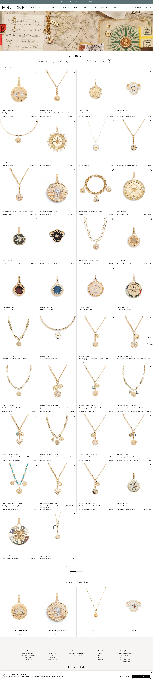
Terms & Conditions (124, 653)
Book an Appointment (52, 651)
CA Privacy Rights (124, 659)
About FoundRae (76, 651)
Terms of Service (125, 657)
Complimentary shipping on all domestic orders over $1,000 (76, 1)
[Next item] (148, 584)
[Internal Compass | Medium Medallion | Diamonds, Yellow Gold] (57, 138)
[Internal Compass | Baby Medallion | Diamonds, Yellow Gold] (96, 89)
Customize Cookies (125, 676)
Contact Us (28, 659)
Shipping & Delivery (28, 653)
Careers (100, 657)
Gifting (94, 7)
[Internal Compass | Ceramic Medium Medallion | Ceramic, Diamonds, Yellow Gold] (134, 285)
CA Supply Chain (124, 661)
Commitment (105, 7)
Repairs (52, 655)
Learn (101, 648)
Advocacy (101, 655)
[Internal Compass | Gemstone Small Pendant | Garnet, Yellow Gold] (19, 285)
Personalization (52, 659)
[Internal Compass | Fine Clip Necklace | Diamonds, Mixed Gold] (96, 138)
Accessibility (125, 655)
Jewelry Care (52, 653)
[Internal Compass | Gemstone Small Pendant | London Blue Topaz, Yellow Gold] (57, 285)
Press (100, 653)
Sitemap (100, 659)
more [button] (116, 62)
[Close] (151, 672)
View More (77, 568)
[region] (76, 675)
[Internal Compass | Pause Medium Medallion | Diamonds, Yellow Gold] (96, 285)
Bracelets (65, 7)
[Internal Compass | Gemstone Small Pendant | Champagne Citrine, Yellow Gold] (134, 236)
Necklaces (42, 7)
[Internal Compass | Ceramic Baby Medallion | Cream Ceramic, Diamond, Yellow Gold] (134, 482)
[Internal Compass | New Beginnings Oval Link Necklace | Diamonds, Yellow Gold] (96, 236)
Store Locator (28, 657)
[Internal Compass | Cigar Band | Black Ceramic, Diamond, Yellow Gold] (57, 236)
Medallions (54, 7)
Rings (75, 7)
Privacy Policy (124, 651)
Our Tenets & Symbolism (76, 653)
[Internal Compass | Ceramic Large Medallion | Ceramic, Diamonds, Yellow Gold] (19, 531)
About (116, 7)
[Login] (146, 7)
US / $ (139, 7)
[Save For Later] (36, 71)
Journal (100, 651)
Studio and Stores (76, 655)
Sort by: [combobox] (139, 67)
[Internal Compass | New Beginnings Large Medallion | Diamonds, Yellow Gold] (57, 187)
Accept (142, 676)
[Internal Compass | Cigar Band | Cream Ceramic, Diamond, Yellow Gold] (134, 89)
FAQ (28, 651)
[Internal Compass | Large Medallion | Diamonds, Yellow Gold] (134, 187)
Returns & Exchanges (28, 655)
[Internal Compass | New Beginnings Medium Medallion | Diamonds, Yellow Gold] (19, 89)
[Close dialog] (149, 331)
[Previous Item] (145, 584)
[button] (135, 7)
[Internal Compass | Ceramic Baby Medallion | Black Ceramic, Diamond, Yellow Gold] (19, 236)
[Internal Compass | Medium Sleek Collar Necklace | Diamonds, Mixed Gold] (57, 335)
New (32, 7)
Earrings (85, 7)
